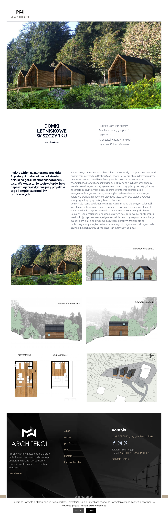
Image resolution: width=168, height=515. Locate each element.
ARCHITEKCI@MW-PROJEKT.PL (137, 453)
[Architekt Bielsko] (20, 14)
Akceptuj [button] (78, 511)
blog (66, 449)
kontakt (68, 456)
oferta (67, 437)
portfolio (68, 443)
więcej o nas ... (16, 473)
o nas (67, 431)
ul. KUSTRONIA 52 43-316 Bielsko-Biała (132, 436)
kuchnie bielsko (72, 462)
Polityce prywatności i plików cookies (84, 505)
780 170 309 (127, 449)
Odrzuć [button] (91, 511)
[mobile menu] (156, 14)
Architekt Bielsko (120, 459)
